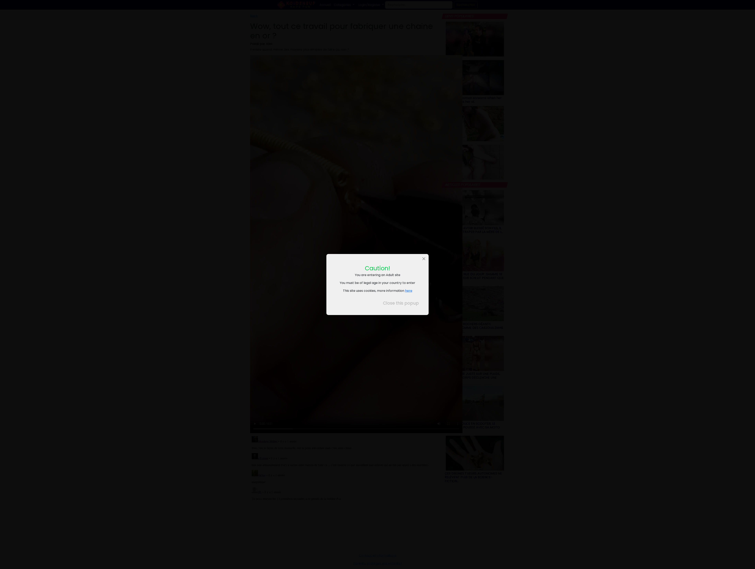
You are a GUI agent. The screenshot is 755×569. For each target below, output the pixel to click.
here (408, 290)
